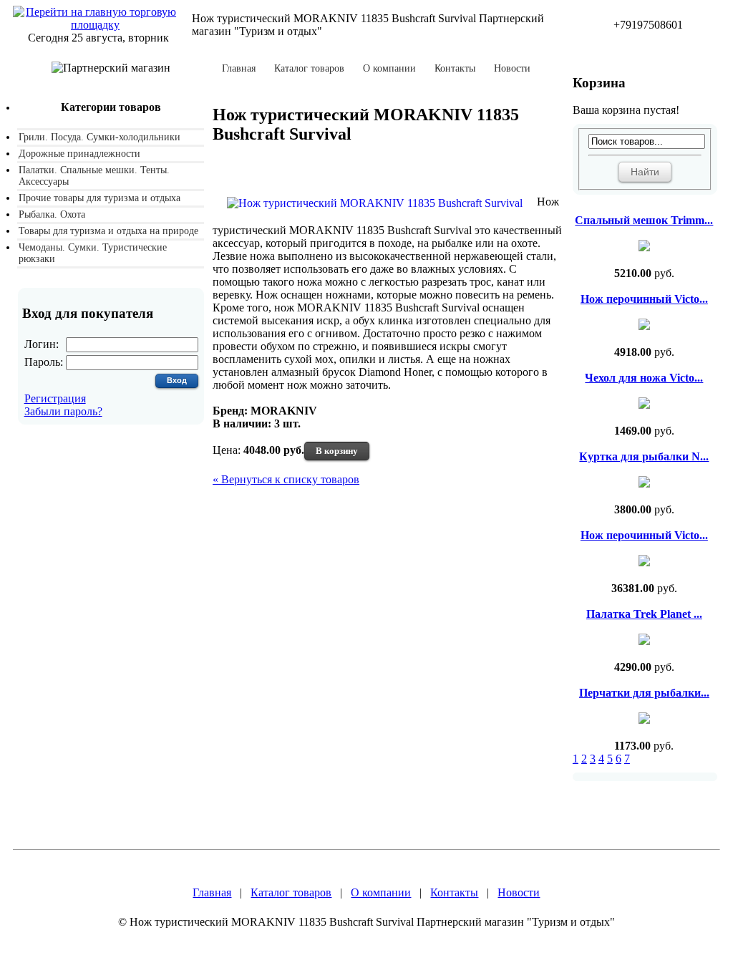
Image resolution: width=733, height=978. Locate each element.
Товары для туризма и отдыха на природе (108, 231)
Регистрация (55, 398)
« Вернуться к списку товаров (286, 479)
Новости (512, 69)
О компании (389, 69)
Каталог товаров (309, 69)
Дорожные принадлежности (79, 153)
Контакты (455, 69)
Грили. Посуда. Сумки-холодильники (99, 137)
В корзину (337, 450)
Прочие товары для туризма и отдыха (99, 198)
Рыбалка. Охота (52, 214)
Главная (239, 69)
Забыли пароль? (63, 411)
